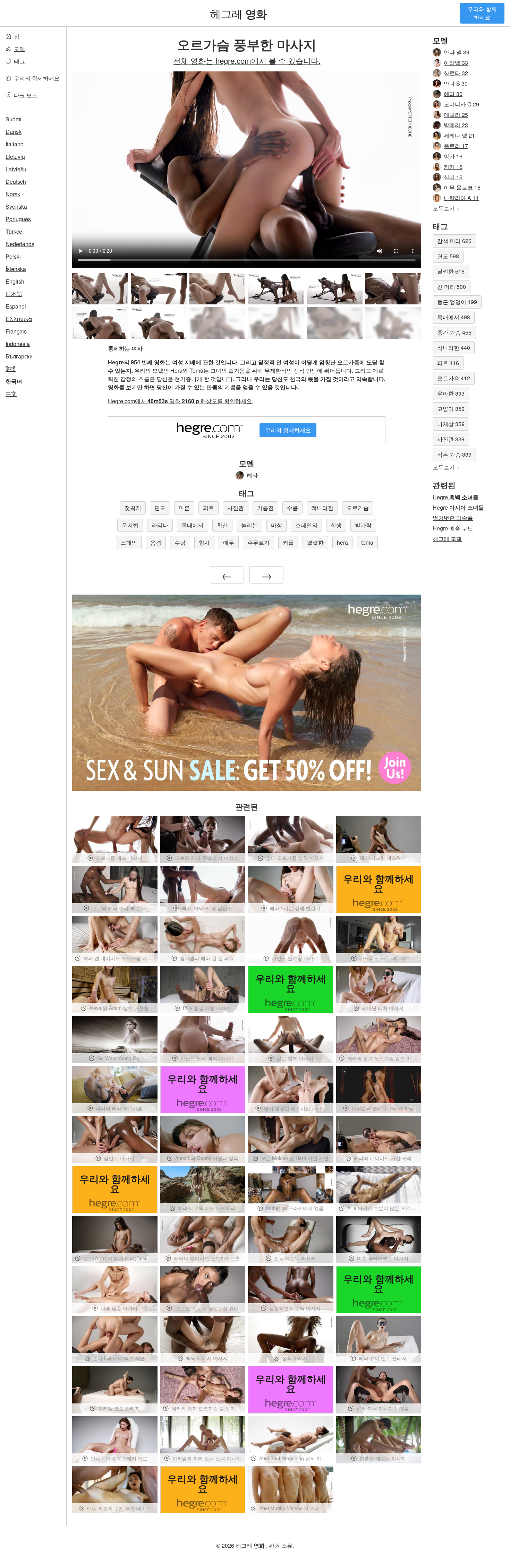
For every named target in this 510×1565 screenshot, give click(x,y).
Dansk (14, 132)
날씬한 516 (451, 271)
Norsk (13, 194)
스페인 (128, 542)
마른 (184, 508)
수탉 (180, 542)
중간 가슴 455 (454, 332)
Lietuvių (15, 157)
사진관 (235, 508)
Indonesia (18, 344)
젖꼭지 (133, 508)
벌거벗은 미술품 (453, 518)
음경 (155, 542)
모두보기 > (446, 208)
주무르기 (258, 542)
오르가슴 (358, 508)
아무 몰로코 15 (462, 187)
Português (18, 219)
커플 (288, 542)
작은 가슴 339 (454, 454)
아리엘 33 (456, 63)
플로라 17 (456, 146)
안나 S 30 (456, 83)
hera (342, 542)
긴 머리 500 (451, 287)
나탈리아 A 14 (461, 198)
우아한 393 (451, 393)
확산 (222, 525)
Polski (13, 256)
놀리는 (249, 525)
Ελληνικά (19, 319)
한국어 (14, 381)
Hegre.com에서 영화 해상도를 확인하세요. (180, 401)
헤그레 (238, 13)
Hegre (455, 497)
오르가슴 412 (453, 378)
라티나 (160, 525)
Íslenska (16, 269)
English (15, 281)
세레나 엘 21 (459, 135)
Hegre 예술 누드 (453, 528)
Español (16, 306)
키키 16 (453, 167)
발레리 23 (456, 125)
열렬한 (315, 542)
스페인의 (306, 525)
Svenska (16, 206)
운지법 (130, 525)
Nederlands (20, 244)
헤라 (252, 475)
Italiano (15, 144)
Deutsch (16, 181)
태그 (19, 61)
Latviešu (16, 169)
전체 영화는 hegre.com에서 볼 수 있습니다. (247, 60)
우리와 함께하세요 (482, 13)
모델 (19, 49)
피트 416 (448, 363)
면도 (159, 508)
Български (19, 356)
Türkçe (14, 231)
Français (16, 331)
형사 (204, 542)
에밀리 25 (456, 115)
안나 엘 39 (456, 52)
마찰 (276, 525)
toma (367, 542)
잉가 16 (453, 156)
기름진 (265, 508)
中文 (11, 394)
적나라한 (322, 508)
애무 (228, 542)
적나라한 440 (453, 348)
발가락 (363, 525)
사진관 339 (451, 439)
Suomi (14, 119)
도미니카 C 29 (461, 104)
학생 (336, 525)
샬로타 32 (456, 73)
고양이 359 (451, 409)
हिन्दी (11, 369)
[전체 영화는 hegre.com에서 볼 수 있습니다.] (217, 323)
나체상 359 (451, 424)
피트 (208, 508)
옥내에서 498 (453, 317)
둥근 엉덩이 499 (457, 302)
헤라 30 (453, 94)
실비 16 (453, 177)
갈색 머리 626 (454, 241)
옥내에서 (192, 525)
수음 (292, 508)
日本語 (14, 294)
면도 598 (448, 256)
